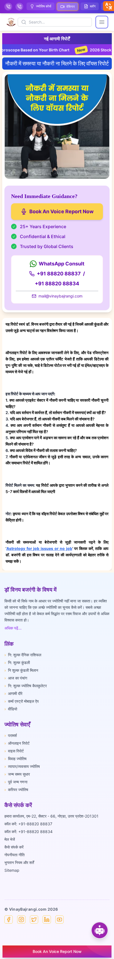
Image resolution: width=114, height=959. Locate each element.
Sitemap (11, 870)
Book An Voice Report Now (61, 211)
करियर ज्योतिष (16, 789)
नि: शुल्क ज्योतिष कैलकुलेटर (25, 685)
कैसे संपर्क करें (14, 847)
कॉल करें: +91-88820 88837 (28, 823)
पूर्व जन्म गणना (15, 781)
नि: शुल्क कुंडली (17, 662)
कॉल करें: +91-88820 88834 (28, 831)
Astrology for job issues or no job (39, 548)
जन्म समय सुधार (17, 774)
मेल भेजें (9, 839)
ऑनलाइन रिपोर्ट (17, 743)
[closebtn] (108, 6)
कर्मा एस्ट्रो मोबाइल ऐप (21, 701)
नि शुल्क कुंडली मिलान (21, 670)
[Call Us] (8, 6)
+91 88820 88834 (57, 283)
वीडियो (10, 709)
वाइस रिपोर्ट (14, 751)
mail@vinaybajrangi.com (60, 296)
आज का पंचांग (15, 678)
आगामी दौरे (13, 693)
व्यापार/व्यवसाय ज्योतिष (22, 766)
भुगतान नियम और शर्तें (19, 862)
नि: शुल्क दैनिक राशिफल (22, 654)
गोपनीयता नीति (14, 854)
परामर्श (10, 735)
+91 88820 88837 (59, 273)
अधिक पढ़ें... (13, 628)
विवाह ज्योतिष (15, 758)
